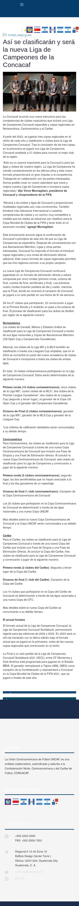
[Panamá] (55, 802)
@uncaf (20, 878)
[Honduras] (39, 802)
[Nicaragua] (47, 802)
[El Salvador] (24, 802)
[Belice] (8, 802)
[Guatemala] (31, 802)
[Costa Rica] (16, 802)
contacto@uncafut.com (29, 872)
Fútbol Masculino (19, 35)
